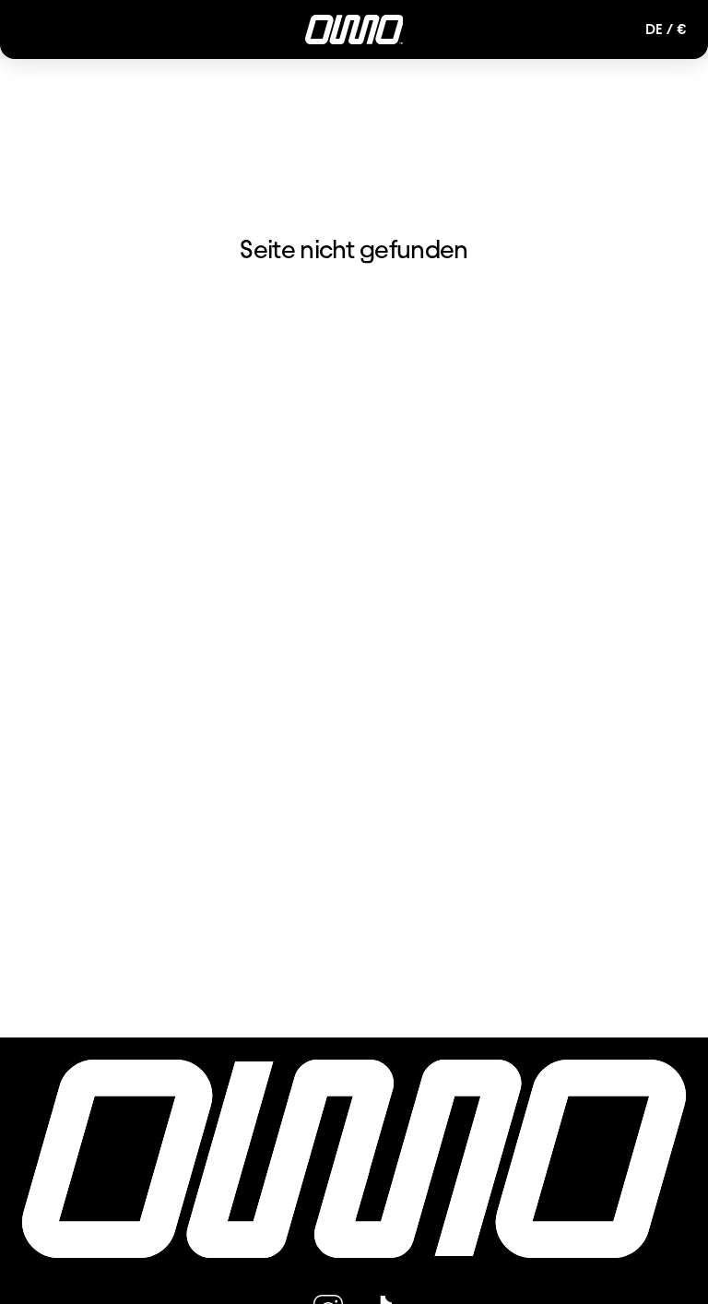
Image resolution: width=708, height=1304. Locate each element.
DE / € (665, 29)
